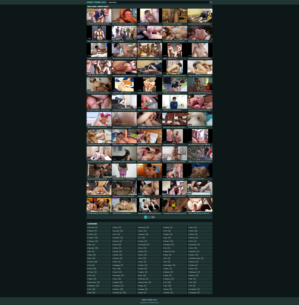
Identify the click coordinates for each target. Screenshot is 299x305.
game (117, 262)
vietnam (194, 262)
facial (117, 245)
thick (193, 241)
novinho (168, 227)
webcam (194, 275)
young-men (194, 293)
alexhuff (92, 231)
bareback (93, 248)
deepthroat (94, 286)
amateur (93, 238)
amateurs (93, 241)
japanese (143, 234)
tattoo (193, 231)
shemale (169, 293)
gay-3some (119, 275)
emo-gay (118, 231)
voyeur (193, 269)
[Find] (210, 2)
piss (167, 258)
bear (92, 258)
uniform (194, 255)
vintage (193, 265)
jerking (143, 241)
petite (168, 255)
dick (92, 289)
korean (142, 255)
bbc (91, 251)
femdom (118, 258)
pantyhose (169, 245)
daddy (92, 279)
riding (168, 275)
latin (142, 258)
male (142, 275)
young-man (194, 289)
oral (167, 231)
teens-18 (194, 238)
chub (92, 275)
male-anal (143, 279)
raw (167, 262)
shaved (168, 289)
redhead (169, 272)
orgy (168, 238)
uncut (193, 248)
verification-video (196, 258)
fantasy (118, 251)
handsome (118, 286)
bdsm (92, 255)
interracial (144, 227)
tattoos (193, 234)
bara (92, 245)
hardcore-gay (120, 293)
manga (142, 286)
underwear (194, 251)
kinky (142, 248)
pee (167, 248)
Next (153, 217)
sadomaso (169, 279)
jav (142, 238)
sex (168, 282)
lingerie (143, 272)
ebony (117, 227)
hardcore (118, 289)
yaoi (193, 282)
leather (143, 265)
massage (143, 289)
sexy (168, 286)
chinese (92, 272)
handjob (118, 282)
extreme (118, 241)
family (117, 248)
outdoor (169, 241)
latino (142, 262)
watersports (195, 272)
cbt (91, 265)
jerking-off (144, 245)
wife (192, 279)
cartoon (93, 262)
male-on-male (145, 282)
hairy (117, 279)
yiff (192, 286)
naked (142, 293)
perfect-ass (169, 251)
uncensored (194, 245)
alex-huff (93, 227)
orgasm (168, 234)
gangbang (118, 265)
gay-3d (117, 272)
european (118, 238)
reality (168, 269)
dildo (92, 293)
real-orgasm (170, 265)
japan (142, 231)
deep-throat (94, 282)
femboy (118, 255)
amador (92, 234)
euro (117, 234)
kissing (143, 251)
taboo (193, 227)
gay (117, 269)
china (92, 269)
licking (142, 269)
